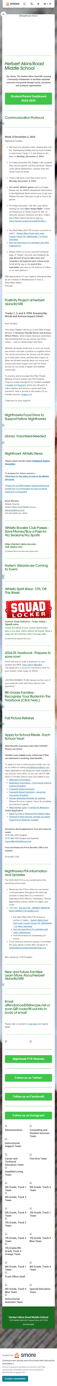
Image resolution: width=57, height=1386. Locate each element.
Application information (19, 780)
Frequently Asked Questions (22, 789)
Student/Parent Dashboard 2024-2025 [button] (28, 98)
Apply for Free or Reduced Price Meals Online (29, 813)
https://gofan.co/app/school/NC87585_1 (27, 221)
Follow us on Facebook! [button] (28, 1096)
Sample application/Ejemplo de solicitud (27, 798)
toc (3, 14)
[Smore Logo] (13, 4)
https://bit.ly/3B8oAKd (32, 665)
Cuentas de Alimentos (39, 807)
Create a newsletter (15, 1378)
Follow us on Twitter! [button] (28, 1077)
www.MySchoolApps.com (37, 767)
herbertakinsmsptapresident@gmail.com (27, 948)
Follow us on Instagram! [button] (28, 1115)
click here (32, 1024)
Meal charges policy (18, 807)
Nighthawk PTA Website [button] (28, 1059)
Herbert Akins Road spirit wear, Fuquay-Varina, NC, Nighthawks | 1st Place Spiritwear (28, 236)
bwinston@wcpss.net (14, 510)
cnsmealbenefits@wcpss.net (18, 841)
